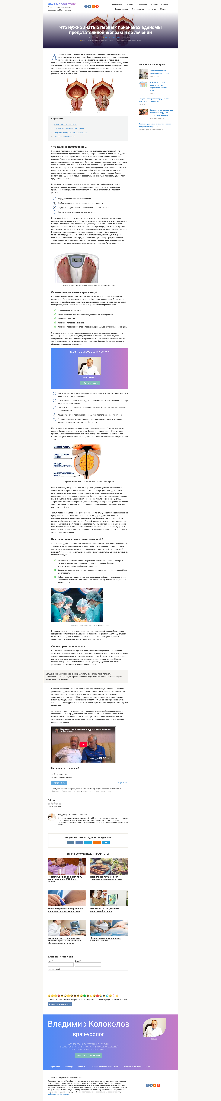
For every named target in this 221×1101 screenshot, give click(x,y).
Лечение (129, 4)
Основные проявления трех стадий (69, 128)
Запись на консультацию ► (89, 1055)
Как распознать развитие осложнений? (70, 132)
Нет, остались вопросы (63, 778)
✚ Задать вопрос (89, 383)
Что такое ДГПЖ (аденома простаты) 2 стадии (104, 909)
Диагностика (116, 4)
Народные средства (157, 118)
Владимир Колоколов (113, 37)
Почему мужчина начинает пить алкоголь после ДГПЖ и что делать (65, 879)
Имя (50, 961)
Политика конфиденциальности (136, 1067)
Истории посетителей (159, 4)
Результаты (122, 783)
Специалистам (138, 9)
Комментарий (54, 969)
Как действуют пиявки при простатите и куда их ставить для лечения (161, 112)
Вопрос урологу (121, 9)
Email (78, 961)
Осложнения (142, 4)
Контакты (152, 9)
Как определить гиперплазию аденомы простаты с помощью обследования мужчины (64, 940)
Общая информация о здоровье (151, 130)
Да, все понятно (60, 774)
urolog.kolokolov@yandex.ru (58, 1094)
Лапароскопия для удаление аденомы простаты (105, 939)
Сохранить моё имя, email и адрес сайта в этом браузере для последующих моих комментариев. (88, 1000)
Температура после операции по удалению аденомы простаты (65, 909)
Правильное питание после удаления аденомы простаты (106, 878)
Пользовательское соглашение (104, 1067)
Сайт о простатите (62, 4)
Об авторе (164, 9)
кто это (154, 1039)
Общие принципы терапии (65, 137)
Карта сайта (55, 1067)
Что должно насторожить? (65, 124)
